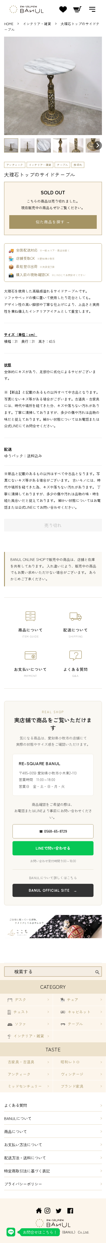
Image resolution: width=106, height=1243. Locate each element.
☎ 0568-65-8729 (53, 831)
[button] (11, 145)
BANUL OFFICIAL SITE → (53, 890)
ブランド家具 (72, 1086)
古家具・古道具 (21, 1061)
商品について (15, 1131)
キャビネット (79, 1011)
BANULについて (18, 1118)
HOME (8, 23)
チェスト (20, 1011)
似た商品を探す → (53, 221)
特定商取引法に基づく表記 (27, 1171)
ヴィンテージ (72, 1074)
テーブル (62, 165)
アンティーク (14, 165)
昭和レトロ (70, 1061)
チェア (72, 999)
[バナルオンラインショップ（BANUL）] (36, 1211)
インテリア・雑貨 (37, 23)
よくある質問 (15, 1105)
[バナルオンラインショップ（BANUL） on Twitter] (59, 1211)
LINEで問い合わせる (53, 848)
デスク (20, 999)
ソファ (20, 1023)
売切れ (78, 165)
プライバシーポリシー (23, 1184)
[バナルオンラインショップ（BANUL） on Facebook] (70, 1211)
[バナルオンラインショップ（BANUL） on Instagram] (47, 1211)
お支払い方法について (23, 1144)
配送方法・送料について (25, 1157)
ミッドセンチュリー (25, 1086)
